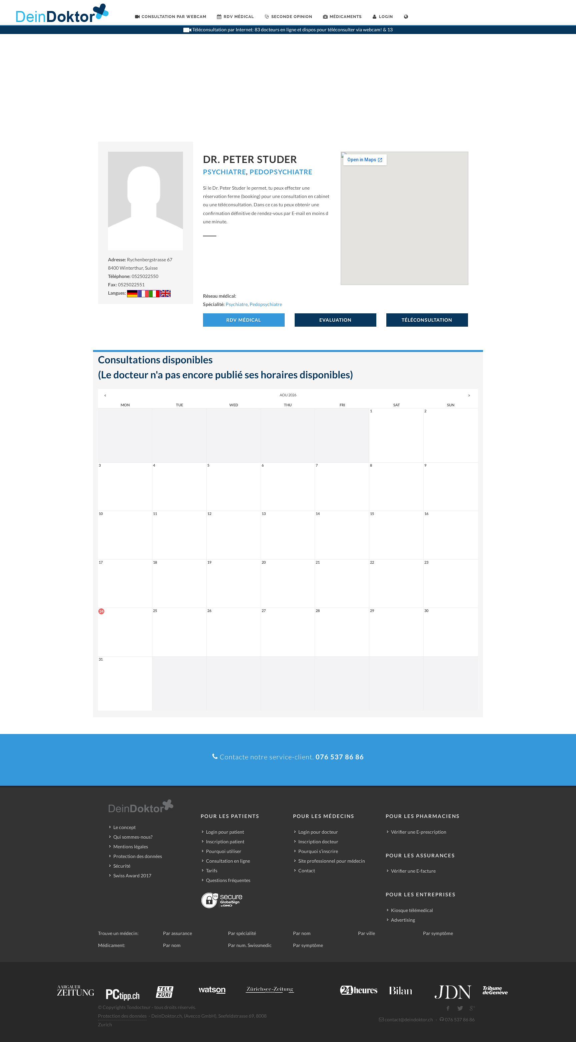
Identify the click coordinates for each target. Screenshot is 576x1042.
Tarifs (211, 870)
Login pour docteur (318, 832)
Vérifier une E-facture (413, 871)
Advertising (403, 920)
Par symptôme (438, 933)
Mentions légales (130, 846)
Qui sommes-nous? (133, 837)
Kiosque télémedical (412, 910)
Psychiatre (224, 172)
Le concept (124, 827)
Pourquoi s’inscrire (318, 851)
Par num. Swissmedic (250, 945)
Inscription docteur (318, 841)
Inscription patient (225, 841)
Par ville (366, 933)
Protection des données (137, 856)
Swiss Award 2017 (132, 875)
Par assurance (177, 933)
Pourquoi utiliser (223, 851)
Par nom (302, 933)
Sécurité (121, 866)
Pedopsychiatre (281, 172)
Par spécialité (242, 933)
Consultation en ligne (228, 861)
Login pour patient (225, 832)
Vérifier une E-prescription (418, 832)
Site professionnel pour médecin (331, 861)
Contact (306, 870)
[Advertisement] (288, 91)
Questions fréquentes (228, 880)
